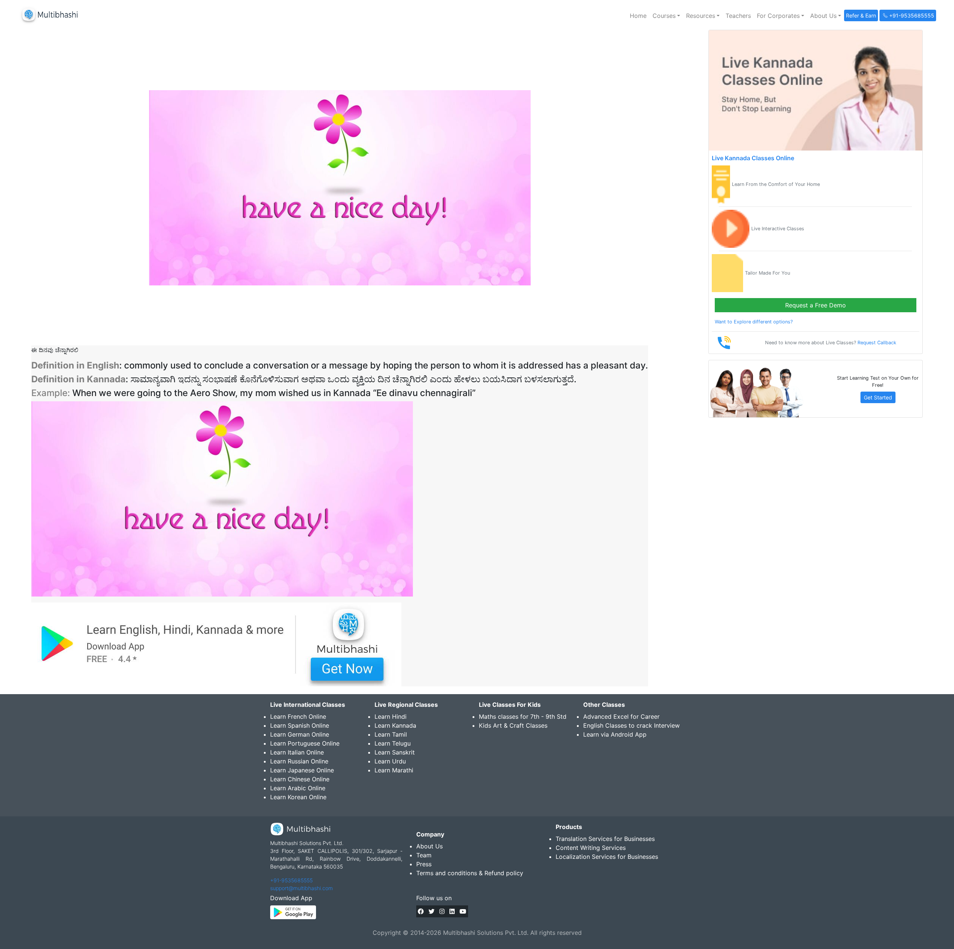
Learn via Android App (615, 734)
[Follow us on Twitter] (431, 911)
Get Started (878, 397)
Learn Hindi (391, 716)
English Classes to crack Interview (631, 725)
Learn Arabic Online (297, 788)
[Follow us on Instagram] (442, 911)
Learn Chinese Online (299, 779)
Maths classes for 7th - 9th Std (522, 716)
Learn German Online (299, 734)
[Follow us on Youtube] (463, 911)
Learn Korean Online (298, 797)
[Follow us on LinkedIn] (452, 911)
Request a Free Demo (815, 305)
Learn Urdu (390, 761)
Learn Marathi (394, 770)
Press (424, 864)
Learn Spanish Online (299, 725)
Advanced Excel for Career (621, 716)
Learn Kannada (395, 725)
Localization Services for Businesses (607, 856)
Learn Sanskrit (395, 752)
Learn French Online (298, 716)
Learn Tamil (391, 734)
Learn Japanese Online (302, 770)
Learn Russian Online (299, 761)
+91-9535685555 (291, 880)
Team (424, 855)
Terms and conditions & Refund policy (469, 873)
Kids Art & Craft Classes (513, 725)
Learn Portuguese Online (304, 743)
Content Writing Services (591, 847)
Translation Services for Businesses (605, 838)
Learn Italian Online (297, 752)
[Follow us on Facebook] (420, 911)
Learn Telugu (393, 743)
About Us (429, 846)
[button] (666, 15)
